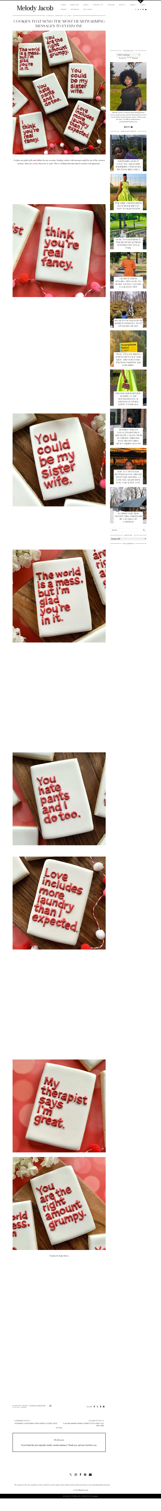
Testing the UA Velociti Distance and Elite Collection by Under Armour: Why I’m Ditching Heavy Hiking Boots (128, 436)
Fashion (111, 5)
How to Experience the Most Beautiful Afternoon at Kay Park (128, 243)
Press (86, 5)
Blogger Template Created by (80, 1496)
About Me (74, 5)
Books (64, 9)
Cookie (24, 1407)
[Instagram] (127, 127)
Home (63, 5)
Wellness (88, 9)
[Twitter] (130, 127)
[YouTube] (132, 127)
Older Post (83, 1423)
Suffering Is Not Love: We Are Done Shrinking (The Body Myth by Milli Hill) (128, 165)
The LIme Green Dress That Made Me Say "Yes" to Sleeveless (128, 206)
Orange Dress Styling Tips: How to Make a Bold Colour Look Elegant (128, 282)
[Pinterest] (125, 127)
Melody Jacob (35, 8)
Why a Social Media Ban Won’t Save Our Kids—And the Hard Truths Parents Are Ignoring (128, 360)
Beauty (122, 5)
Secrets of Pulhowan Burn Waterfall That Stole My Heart (128, 323)
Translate (135, 58)
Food (142, 5)
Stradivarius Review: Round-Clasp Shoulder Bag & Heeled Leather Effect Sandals (128, 399)
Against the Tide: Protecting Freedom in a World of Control (128, 517)
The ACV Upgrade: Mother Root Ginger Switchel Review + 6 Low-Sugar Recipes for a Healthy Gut (128, 477)
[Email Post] (49, 1405)
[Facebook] (128, 127)
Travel (133, 5)
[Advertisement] (59, 182)
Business (75, 9)
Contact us (98, 5)
